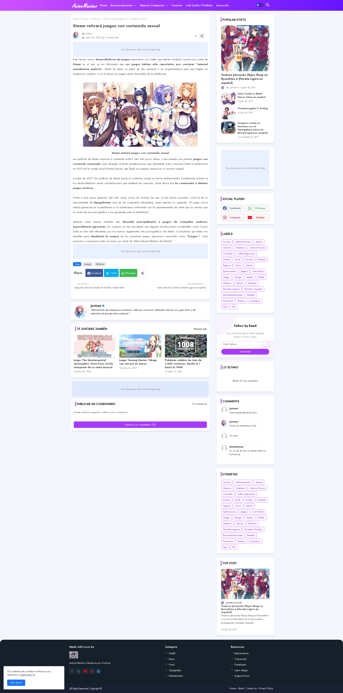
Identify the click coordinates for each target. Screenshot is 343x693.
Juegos (87, 264)
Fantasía (262, 259)
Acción (226, 241)
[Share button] (142, 273)
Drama (226, 259)
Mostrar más (200, 329)
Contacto (177, 5)
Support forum (242, 676)
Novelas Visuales (253, 289)
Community (240, 659)
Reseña (251, 295)
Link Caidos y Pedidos (199, 5)
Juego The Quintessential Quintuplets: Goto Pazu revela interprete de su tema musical (93, 363)
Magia (226, 277)
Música (239, 283)
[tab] (103, 5)
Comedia (228, 253)
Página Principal (81, 18)
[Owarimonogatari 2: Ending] (228, 113)
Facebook (96, 273)
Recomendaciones (122, 5)
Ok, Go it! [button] (16, 682)
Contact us (251, 688)
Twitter (113, 273)
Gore (238, 265)
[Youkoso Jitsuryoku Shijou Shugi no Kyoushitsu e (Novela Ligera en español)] (245, 48)
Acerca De (222, 5)
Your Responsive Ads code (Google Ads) (140, 49)
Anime (259, 241)
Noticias (96, 18)
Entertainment (176, 676)
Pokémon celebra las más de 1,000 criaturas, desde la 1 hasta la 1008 (183, 363)
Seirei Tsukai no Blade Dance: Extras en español (251, 95)
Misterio (227, 283)
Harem (249, 265)
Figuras (227, 265)
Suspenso (255, 300)
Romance (228, 300)
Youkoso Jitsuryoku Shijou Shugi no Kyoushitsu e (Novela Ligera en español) (244, 79)
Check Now (25, 675)
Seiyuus (241, 300)
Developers (240, 664)
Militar (261, 277)
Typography (175, 670)
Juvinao (96, 305)
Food (171, 664)
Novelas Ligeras (231, 289)
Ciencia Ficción (257, 247)
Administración (243, 241)
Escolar (249, 259)
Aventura (240, 247)
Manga (238, 277)
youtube (260, 217)
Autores (227, 247)
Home (103, 5)
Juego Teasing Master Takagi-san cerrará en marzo (138, 361)
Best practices (241, 653)
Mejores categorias (152, 5)
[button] (259, 5)
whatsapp (260, 208)
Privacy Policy (266, 688)
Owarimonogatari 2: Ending (253, 108)
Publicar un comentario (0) (140, 425)
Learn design (241, 670)
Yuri (234, 306)
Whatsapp (130, 273)
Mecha (249, 277)
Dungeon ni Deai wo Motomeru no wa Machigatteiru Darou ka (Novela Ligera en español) (253, 128)
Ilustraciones (229, 271)
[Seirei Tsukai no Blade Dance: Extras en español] (228, 98)
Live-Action (258, 271)
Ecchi (237, 259)
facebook (235, 208)
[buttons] (72, 671)
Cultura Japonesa (246, 253)
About (241, 688)
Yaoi (225, 306)
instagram (235, 217)
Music (172, 659)
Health (172, 653)
